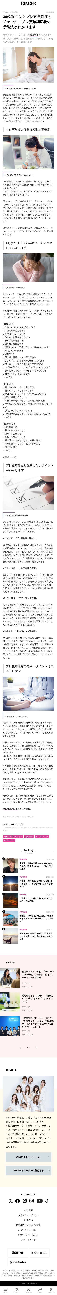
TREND (39, 1292)
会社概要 (28, 1210)
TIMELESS (28, 1292)
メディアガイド (28, 1239)
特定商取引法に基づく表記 (28, 1225)
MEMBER (51, 1292)
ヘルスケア (17, 837)
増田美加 (34, 35)
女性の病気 (28, 837)
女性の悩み (20, 824)
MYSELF (12, 824)
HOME (5, 824)
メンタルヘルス (42, 837)
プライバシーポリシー (28, 1215)
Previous (21, 1047)
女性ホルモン (9, 840)
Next (36, 1047)
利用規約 (28, 1220)
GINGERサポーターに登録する (28, 1170)
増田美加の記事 (10, 809)
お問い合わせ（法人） (28, 1235)
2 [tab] (29, 1047)
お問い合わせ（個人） (28, 1230)
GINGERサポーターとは (28, 1157)
